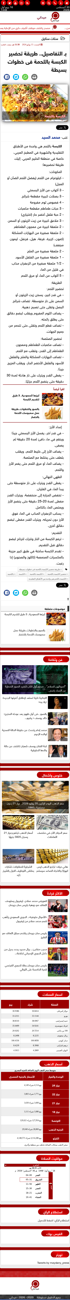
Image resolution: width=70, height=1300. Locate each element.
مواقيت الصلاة (51, 1158)
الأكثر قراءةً (54, 893)
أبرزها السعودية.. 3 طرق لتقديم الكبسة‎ (25, 397)
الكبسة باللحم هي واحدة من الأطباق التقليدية (47, 579)
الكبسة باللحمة (36, 574)
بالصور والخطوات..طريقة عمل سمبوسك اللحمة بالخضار (25, 412)
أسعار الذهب (53, 1064)
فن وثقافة (55, 659)
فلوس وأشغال (52, 775)
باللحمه (11, 574)
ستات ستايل (49, 38)
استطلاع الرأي (52, 1212)
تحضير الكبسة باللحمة (57, 574)
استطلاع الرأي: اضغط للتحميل (53, 1220)
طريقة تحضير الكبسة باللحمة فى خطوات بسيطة (39, 569)
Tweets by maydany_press (53, 1262)
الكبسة (57, 146)
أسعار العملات (52, 994)
